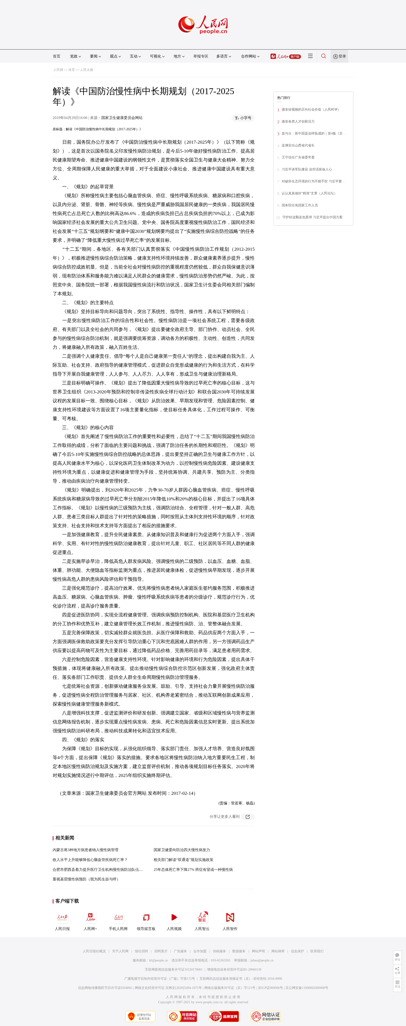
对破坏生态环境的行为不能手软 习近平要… (313, 181)
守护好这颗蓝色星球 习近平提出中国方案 (312, 217)
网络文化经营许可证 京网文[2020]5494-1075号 (168, 988)
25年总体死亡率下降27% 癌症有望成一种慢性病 (193, 870)
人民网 (58, 70)
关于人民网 (120, 951)
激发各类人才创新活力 (298, 121)
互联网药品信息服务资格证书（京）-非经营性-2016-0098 (240, 978)
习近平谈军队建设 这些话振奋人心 (307, 169)
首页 (56, 56)
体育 (71, 70)
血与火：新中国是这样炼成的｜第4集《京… (314, 133)
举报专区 (200, 56)
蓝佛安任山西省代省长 (298, 145)
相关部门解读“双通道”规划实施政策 (183, 860)
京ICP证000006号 (270, 988)
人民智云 (202, 929)
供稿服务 (219, 951)
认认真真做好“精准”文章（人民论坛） (309, 193)
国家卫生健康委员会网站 (122, 118)
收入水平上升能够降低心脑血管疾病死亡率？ (90, 860)
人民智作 (230, 929)
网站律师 (278, 951)
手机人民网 (118, 929)
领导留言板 (146, 929)
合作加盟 (200, 951)
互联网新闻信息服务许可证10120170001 (174, 969)
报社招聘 (141, 951)
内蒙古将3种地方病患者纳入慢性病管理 (85, 850)
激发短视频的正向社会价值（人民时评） (311, 109)
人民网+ (90, 929)
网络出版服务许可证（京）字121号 (229, 988)
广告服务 (180, 951)
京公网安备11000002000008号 (306, 988)
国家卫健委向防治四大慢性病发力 (182, 850)
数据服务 (239, 951)
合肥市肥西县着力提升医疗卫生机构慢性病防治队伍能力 (100, 870)
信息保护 (297, 951)
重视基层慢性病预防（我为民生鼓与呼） (86, 879)
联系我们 (317, 951)
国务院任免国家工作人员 (300, 205)
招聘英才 (161, 951)
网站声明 (258, 951)
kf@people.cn (158, 960)
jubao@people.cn (261, 960)
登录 (342, 56)
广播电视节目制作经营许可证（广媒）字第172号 (159, 978)
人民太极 (86, 70)
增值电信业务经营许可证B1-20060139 (234, 969)
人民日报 (62, 929)
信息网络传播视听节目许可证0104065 (105, 988)
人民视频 (174, 929)
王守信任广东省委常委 (298, 157)
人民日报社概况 (94, 951)
